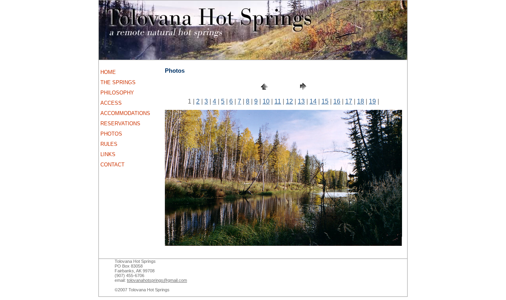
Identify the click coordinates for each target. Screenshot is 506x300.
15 (325, 101)
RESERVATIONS (120, 123)
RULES (108, 144)
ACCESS (111, 103)
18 (360, 101)
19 (372, 101)
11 (277, 101)
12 (289, 101)
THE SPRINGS (118, 82)
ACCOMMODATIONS (125, 113)
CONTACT (112, 165)
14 (313, 101)
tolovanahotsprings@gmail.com (157, 280)
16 (336, 101)
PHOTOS (111, 134)
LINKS (107, 154)
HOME (108, 72)
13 (301, 101)
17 (348, 101)
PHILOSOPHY (117, 93)
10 (266, 101)
